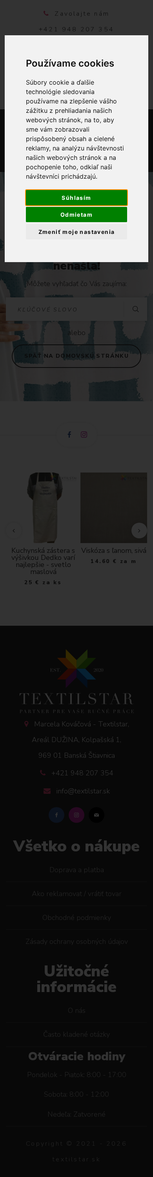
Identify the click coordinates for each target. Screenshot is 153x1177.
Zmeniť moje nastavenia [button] (76, 231)
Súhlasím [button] (76, 197)
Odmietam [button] (76, 214)
